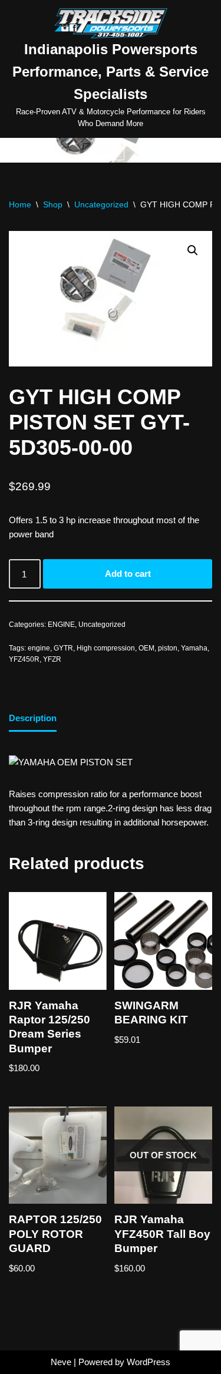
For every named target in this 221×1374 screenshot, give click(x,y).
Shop (52, 204)
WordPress (148, 1362)
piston (167, 648)
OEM (146, 648)
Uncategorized (101, 204)
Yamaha (194, 648)
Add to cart (128, 574)
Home (20, 204)
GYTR (63, 648)
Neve (61, 1362)
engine (39, 648)
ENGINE (61, 624)
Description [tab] (33, 718)
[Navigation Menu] (110, 150)
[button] (192, 250)
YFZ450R (24, 659)
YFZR (52, 659)
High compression (106, 648)
